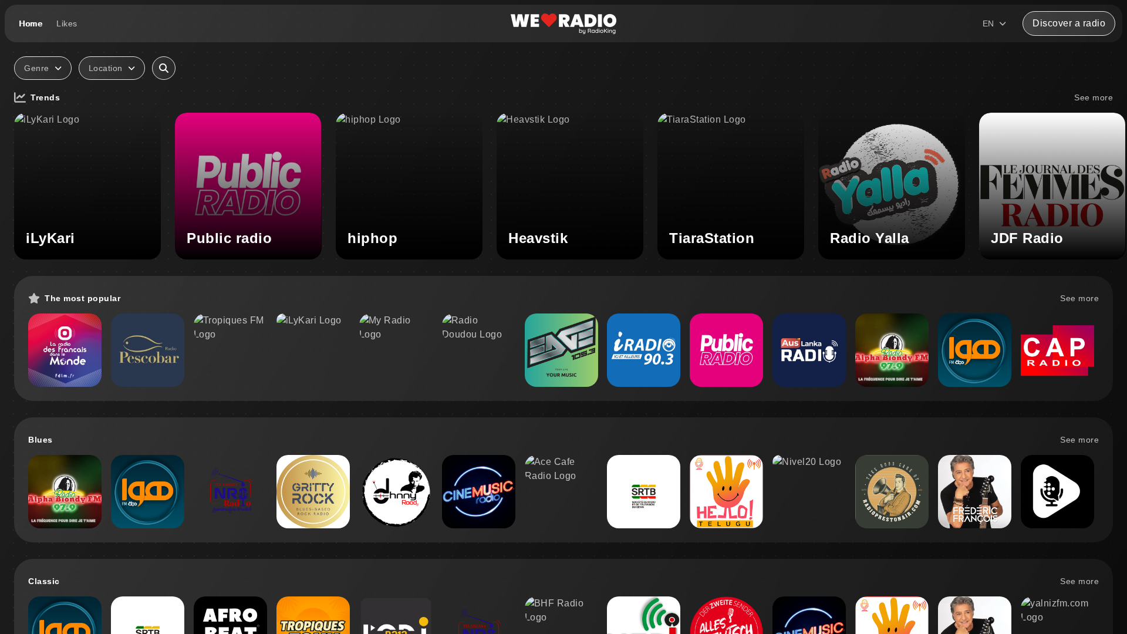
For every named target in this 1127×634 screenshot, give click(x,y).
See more (1093, 97)
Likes (66, 23)
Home (30, 23)
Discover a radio (1068, 23)
